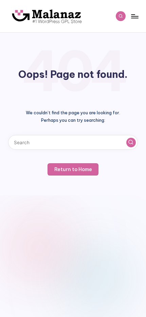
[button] (131, 142)
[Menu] (134, 16)
